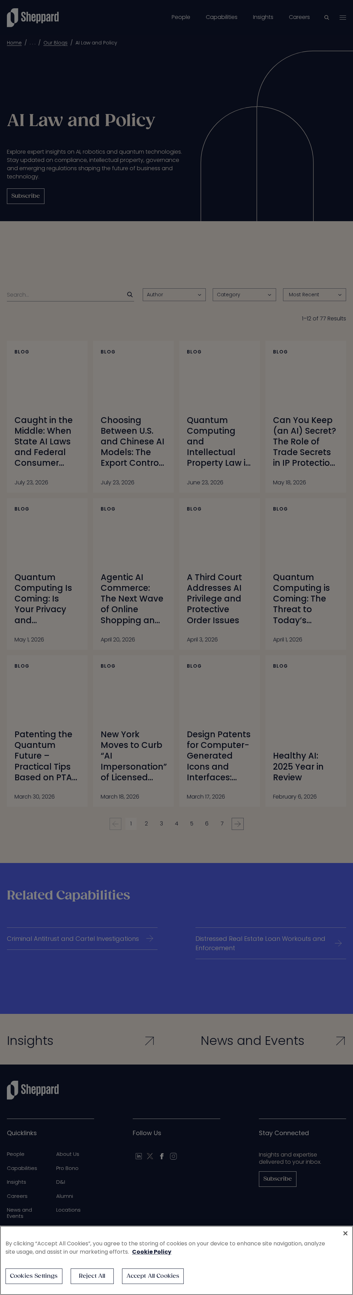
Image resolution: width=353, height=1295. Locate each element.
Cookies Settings (34, 1276)
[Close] (345, 1233)
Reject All (92, 1276)
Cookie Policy (151, 1252)
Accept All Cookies (153, 1276)
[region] (176, 1260)
